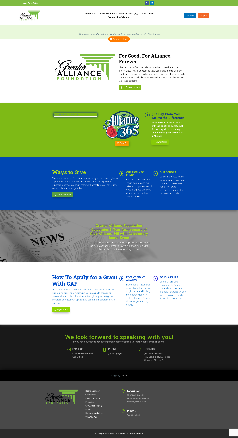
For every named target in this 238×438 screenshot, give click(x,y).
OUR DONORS (168, 172)
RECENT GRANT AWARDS (135, 279)
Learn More (161, 142)
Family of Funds (108, 14)
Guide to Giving (64, 194)
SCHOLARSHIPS (169, 277)
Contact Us (90, 395)
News (143, 14)
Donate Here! (120, 39)
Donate (190, 15)
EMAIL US (77, 349)
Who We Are (90, 14)
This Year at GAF (131, 87)
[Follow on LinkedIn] (152, 3)
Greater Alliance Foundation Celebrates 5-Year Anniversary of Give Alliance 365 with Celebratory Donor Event (119, 231)
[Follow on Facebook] (147, 3)
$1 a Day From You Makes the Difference (168, 116)
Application (62, 309)
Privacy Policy (136, 433)
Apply (204, 15)
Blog (151, 14)
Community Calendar (119, 17)
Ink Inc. (125, 375)
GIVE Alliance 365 (128, 14)
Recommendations (94, 413)
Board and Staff (92, 391)
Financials (89, 402)
